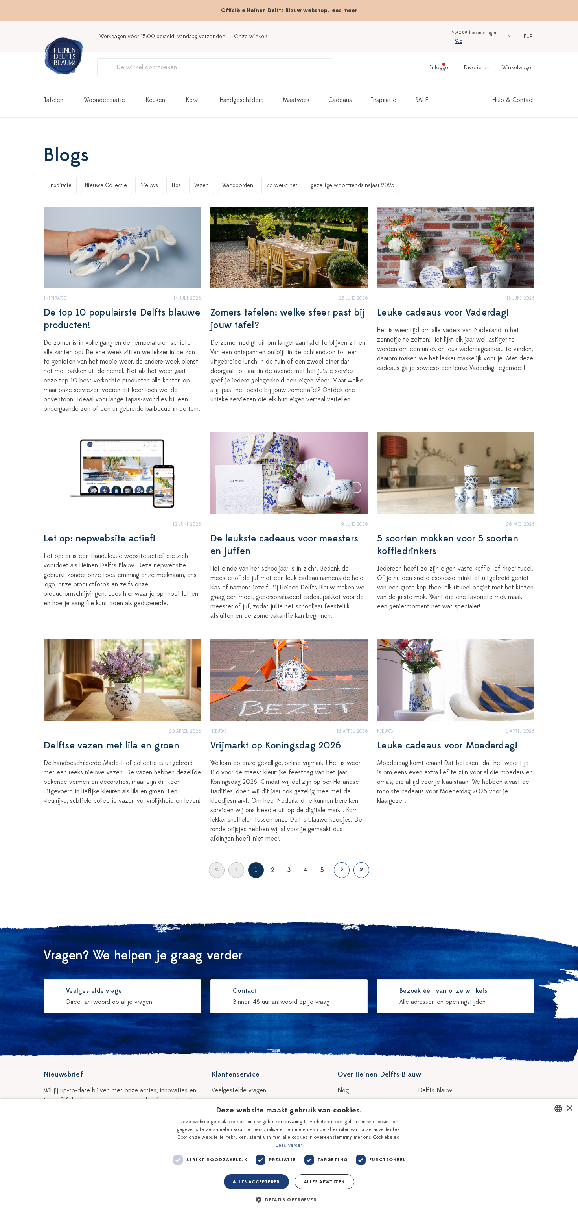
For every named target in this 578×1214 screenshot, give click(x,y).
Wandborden (237, 185)
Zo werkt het (282, 185)
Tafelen (53, 100)
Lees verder (289, 1145)
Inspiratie (383, 100)
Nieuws (149, 185)
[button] (289, 1200)
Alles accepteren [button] (256, 1182)
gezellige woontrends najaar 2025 (352, 185)
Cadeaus (340, 100)
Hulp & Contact (513, 100)
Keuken (155, 100)
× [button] (569, 1108)
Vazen (201, 185)
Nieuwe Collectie (106, 185)
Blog (343, 1090)
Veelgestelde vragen (239, 1090)
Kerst (192, 100)
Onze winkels (251, 36)
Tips (176, 185)
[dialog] (289, 1156)
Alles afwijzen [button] (324, 1182)
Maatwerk (296, 100)
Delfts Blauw (435, 1090)
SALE (422, 100)
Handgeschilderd (242, 100)
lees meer (343, 10)
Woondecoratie (104, 100)
